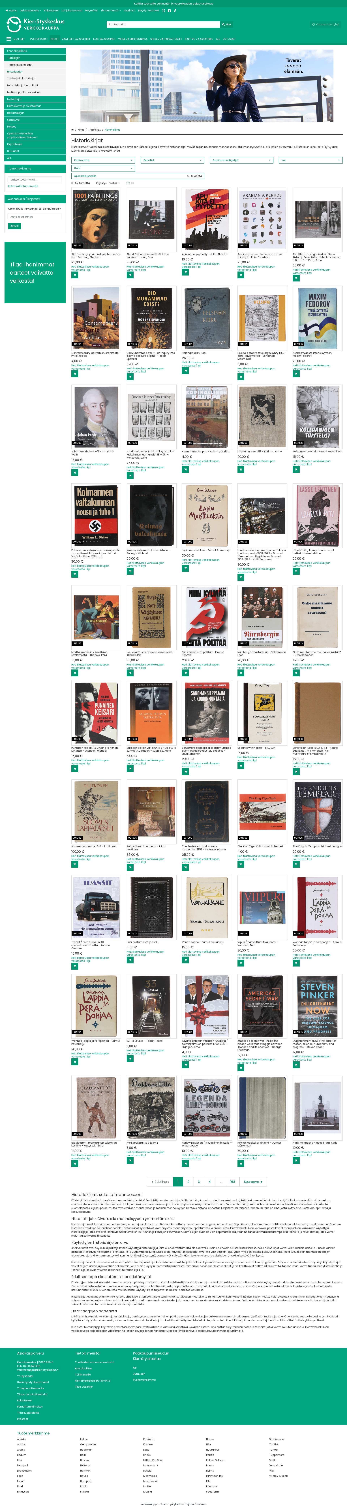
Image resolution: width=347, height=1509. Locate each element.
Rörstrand (212, 1486)
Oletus (113, 183)
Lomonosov (150, 1465)
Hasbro (84, 1460)
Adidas (21, 1444)
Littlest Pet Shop (153, 1460)
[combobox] (170, 24)
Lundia (147, 1470)
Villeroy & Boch (278, 1476)
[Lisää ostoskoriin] (74, 275)
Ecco (20, 1476)
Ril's (208, 1481)
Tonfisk (273, 1444)
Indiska (84, 1491)
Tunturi (273, 1449)
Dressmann (24, 1470)
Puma (210, 1465)
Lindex (147, 1455)
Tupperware (276, 1455)
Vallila (272, 1460)
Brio (19, 1460)
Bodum (21, 1455)
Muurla (147, 1491)
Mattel (147, 1486)
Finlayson (23, 1491)
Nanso (210, 1439)
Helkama (85, 1465)
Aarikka (21, 1439)
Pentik (210, 1455)
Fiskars (84, 1439)
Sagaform (212, 1491)
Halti (83, 1455)
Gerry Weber (88, 1444)
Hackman (86, 1449)
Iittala (83, 1486)
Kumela (148, 1444)
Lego (146, 1449)
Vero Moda (276, 1465)
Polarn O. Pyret (215, 1460)
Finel (20, 1486)
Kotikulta (148, 1439)
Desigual (22, 1465)
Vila (271, 1470)
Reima (210, 1470)
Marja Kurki (150, 1481)
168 (232, 1182)
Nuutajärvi (212, 1449)
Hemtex (85, 1470)
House (84, 1476)
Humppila (86, 1481)
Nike (208, 1444)
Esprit (20, 1481)
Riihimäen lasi (214, 1476)
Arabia (21, 1449)
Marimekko (150, 1476)
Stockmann (276, 1439)
